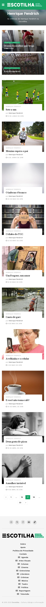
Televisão (24, 594)
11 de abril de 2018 (14, 490)
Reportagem (24, 591)
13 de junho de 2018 (15, 116)
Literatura (24, 574)
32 (20, 503)
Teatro (25, 584)
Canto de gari (13, 317)
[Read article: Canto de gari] (23, 303)
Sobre (23, 544)
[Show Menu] (3, 5)
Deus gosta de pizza (16, 441)
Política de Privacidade (23, 551)
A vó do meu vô (12, 71)
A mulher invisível (16, 483)
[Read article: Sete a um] (23, 95)
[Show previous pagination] (6, 497)
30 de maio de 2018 (15, 199)
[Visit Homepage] (25, 5)
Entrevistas (25, 571)
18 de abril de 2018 (15, 448)
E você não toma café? (17, 400)
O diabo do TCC (14, 234)
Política (24, 587)
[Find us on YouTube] (29, 522)
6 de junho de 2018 (15, 157)
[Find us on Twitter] (17, 522)
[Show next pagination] (26, 503)
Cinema (24, 567)
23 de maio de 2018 (15, 240)
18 (34, 497)
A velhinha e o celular (17, 358)
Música (25, 581)
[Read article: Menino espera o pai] (23, 137)
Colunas (24, 564)
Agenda (24, 557)
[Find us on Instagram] (11, 522)
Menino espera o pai (17, 151)
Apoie (23, 547)
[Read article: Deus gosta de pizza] (23, 427)
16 (22, 497)
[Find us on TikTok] (35, 522)
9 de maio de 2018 (14, 323)
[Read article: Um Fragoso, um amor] (23, 261)
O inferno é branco (16, 192)
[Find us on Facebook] (23, 522)
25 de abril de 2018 (15, 406)
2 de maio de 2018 (14, 365)
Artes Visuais (25, 561)
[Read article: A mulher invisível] (23, 469)
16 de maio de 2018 (14, 282)
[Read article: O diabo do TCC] (23, 220)
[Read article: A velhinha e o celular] (23, 344)
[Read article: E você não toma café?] (23, 386)
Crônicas (25, 577)
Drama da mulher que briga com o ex (19, 47)
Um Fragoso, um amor (18, 275)
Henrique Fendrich (12, 42)
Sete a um (11, 109)
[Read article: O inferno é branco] (23, 178)
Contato (23, 554)
